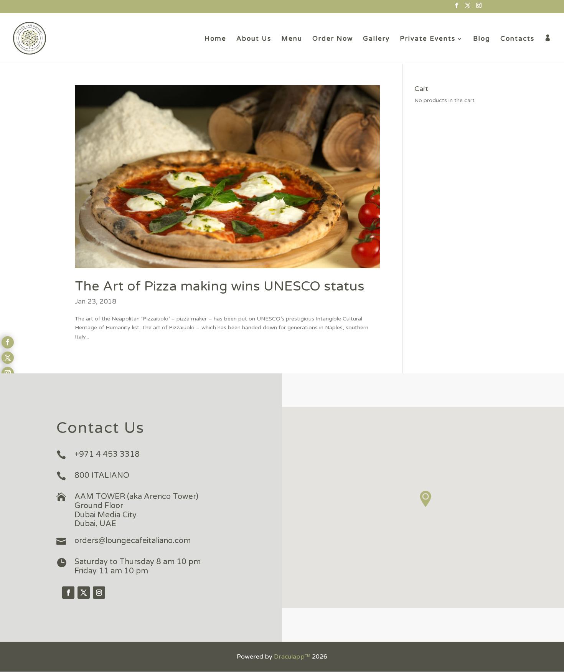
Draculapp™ (292, 656)
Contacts (517, 39)
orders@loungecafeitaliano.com (132, 540)
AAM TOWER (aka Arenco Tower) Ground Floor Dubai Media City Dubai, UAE (136, 510)
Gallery (376, 39)
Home (215, 39)
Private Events (427, 39)
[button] (426, 499)
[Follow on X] (84, 592)
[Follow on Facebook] (68, 592)
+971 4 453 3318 (107, 454)
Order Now (332, 39)
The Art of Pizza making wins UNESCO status (219, 286)
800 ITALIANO (101, 475)
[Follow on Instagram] (99, 592)
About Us (253, 39)
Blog (481, 39)
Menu (291, 39)
